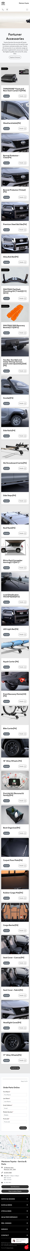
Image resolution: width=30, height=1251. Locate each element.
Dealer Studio (10, 1247)
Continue (23, 1128)
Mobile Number (8, 1112)
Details (21, 96)
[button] (27, 9)
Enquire (6, 96)
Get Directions (15, 1187)
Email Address (7, 1105)
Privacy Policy (17, 1244)
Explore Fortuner (15, 57)
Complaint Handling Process (10, 1245)
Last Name (6, 1098)
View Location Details (15, 1191)
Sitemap (11, 1244)
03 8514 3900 (8, 1172)
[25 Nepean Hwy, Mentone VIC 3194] (7, 9)
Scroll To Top (15, 1068)
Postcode (6, 1119)
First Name (6, 1091)
